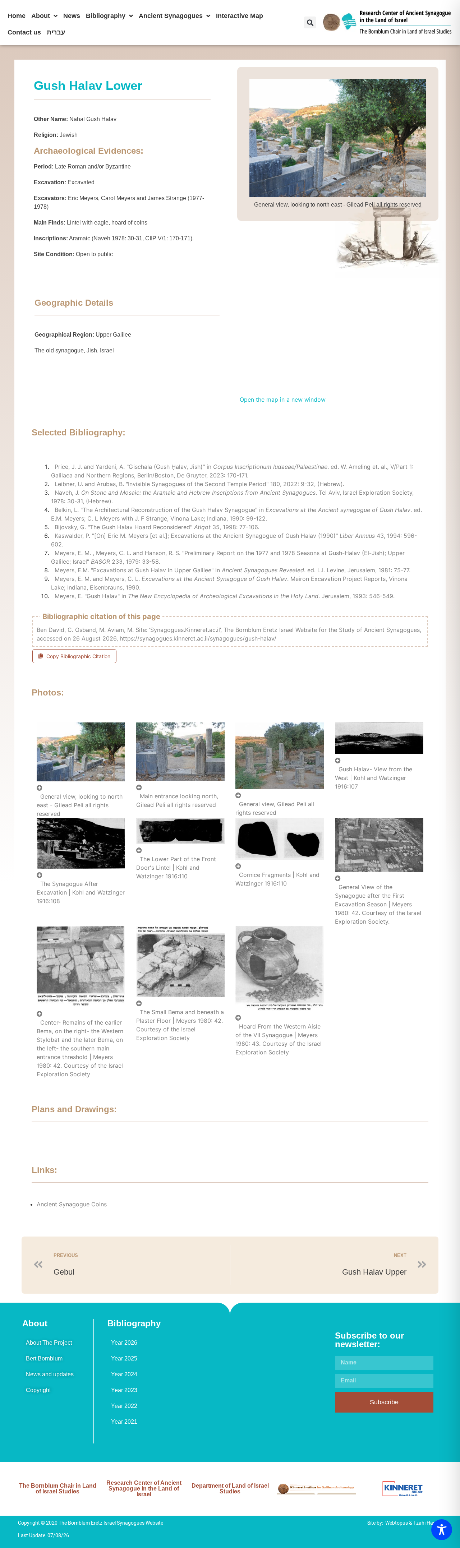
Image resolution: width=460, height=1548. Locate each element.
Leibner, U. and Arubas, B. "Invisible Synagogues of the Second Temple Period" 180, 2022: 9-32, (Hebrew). (199, 483)
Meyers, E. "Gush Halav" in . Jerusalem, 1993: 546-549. (225, 596)
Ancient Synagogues (171, 15)
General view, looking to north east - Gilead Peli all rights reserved (80, 805)
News (71, 15)
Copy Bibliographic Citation (78, 656)
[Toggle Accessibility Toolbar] (442, 1530)
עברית (56, 32)
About (40, 15)
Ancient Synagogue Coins (72, 1204)
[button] (310, 22)
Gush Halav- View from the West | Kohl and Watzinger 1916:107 (373, 778)
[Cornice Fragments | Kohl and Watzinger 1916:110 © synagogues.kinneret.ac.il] (279, 862)
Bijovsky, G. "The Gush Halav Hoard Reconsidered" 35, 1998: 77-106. (157, 527)
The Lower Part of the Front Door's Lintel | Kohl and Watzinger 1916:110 (176, 867)
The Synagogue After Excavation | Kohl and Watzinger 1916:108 (81, 892)
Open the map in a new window (283, 399)
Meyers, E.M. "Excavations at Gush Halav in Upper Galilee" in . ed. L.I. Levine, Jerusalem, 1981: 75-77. (232, 570)
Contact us (24, 32)
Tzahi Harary (427, 1523)
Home (17, 15)
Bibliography (105, 15)
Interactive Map (239, 15)
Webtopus (396, 1523)
